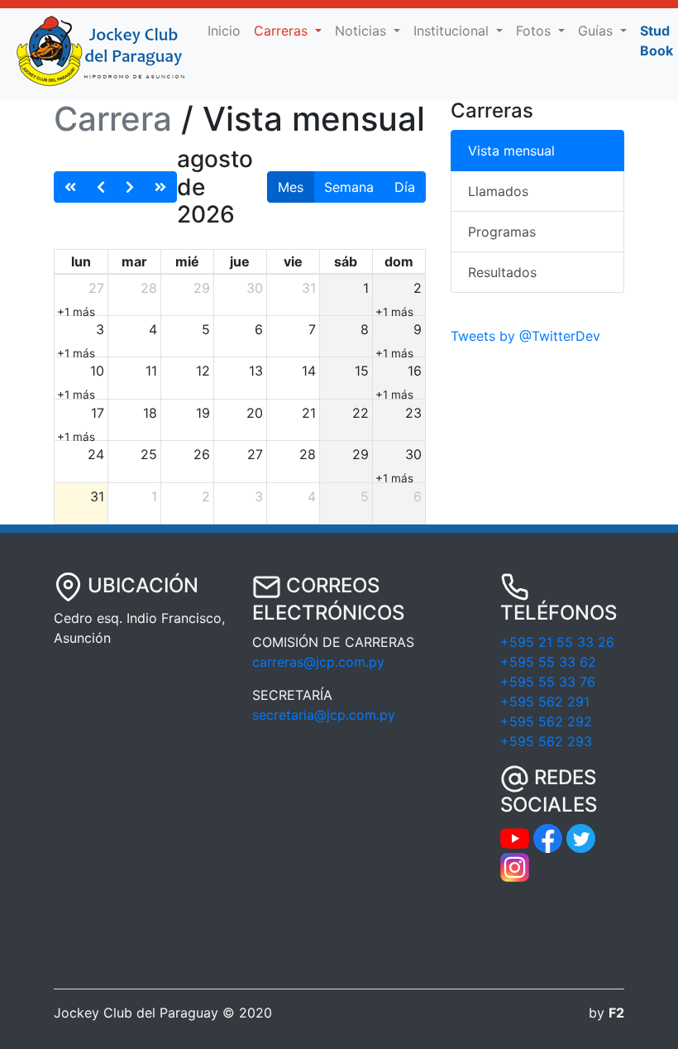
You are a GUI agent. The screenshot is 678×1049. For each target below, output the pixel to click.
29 (201, 288)
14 (309, 370)
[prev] (101, 187)
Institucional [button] (453, 30)
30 (254, 288)
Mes (290, 187)
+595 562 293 (546, 741)
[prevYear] (70, 187)
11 (151, 370)
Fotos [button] (535, 30)
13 (256, 370)
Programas (502, 231)
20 (254, 413)
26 (201, 454)
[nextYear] (160, 187)
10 (97, 370)
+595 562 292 (546, 721)
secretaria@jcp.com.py (323, 715)
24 (96, 454)
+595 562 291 (545, 701)
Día (404, 187)
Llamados (498, 191)
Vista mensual (511, 150)
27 (96, 288)
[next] (130, 187)
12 (203, 370)
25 (149, 454)
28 (149, 288)
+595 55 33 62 (548, 662)
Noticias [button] (362, 30)
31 (309, 288)
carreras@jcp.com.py (318, 662)
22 (360, 413)
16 (415, 370)
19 (203, 413)
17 (97, 413)
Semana (349, 187)
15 (362, 370)
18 (150, 413)
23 (413, 413)
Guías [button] (597, 30)
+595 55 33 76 (547, 681)
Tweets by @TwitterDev (525, 336)
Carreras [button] (283, 30)
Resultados (502, 272)
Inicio (227, 30)
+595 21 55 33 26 (557, 642)
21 (309, 413)
